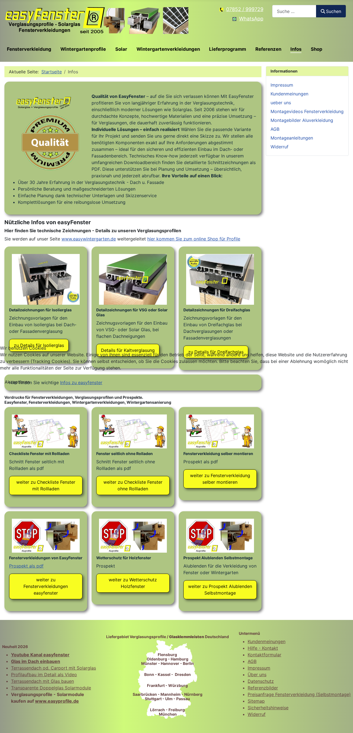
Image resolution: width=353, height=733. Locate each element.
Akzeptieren (17, 382)
